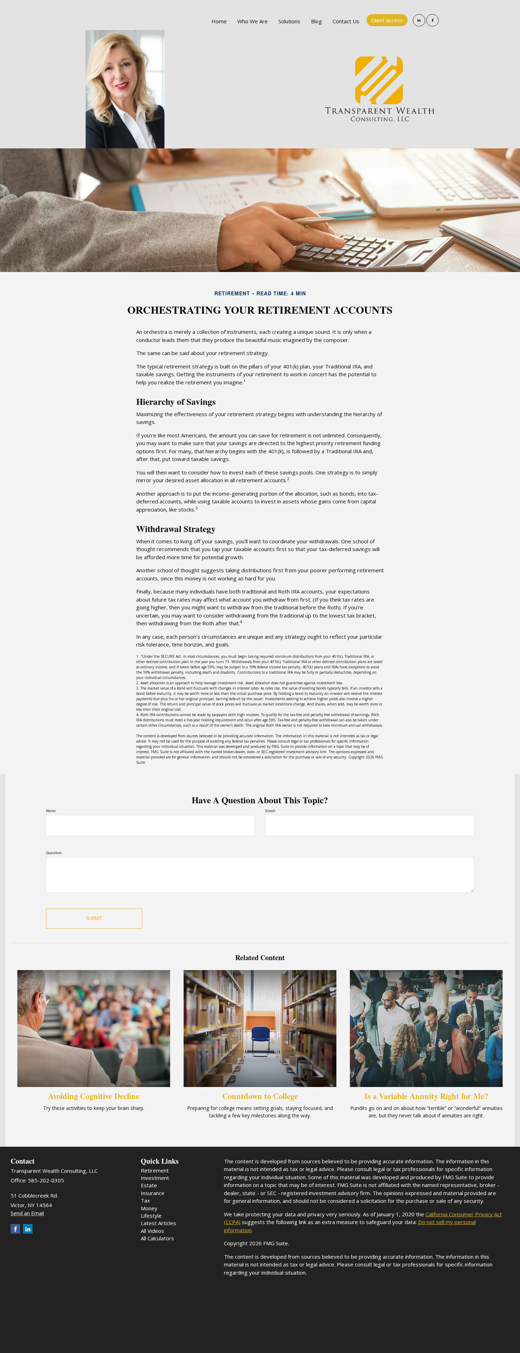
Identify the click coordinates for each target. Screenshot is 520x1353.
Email (270, 810)
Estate (149, 1185)
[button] (252, 21)
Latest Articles (158, 1223)
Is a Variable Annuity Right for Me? (426, 1096)
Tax (145, 1200)
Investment (155, 1177)
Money (149, 1208)
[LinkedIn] (419, 20)
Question (54, 852)
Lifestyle (151, 1215)
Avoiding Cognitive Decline (93, 1096)
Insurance (152, 1193)
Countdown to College (260, 1096)
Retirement (155, 1170)
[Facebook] (432, 20)
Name (51, 810)
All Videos (152, 1230)
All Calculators (157, 1238)
